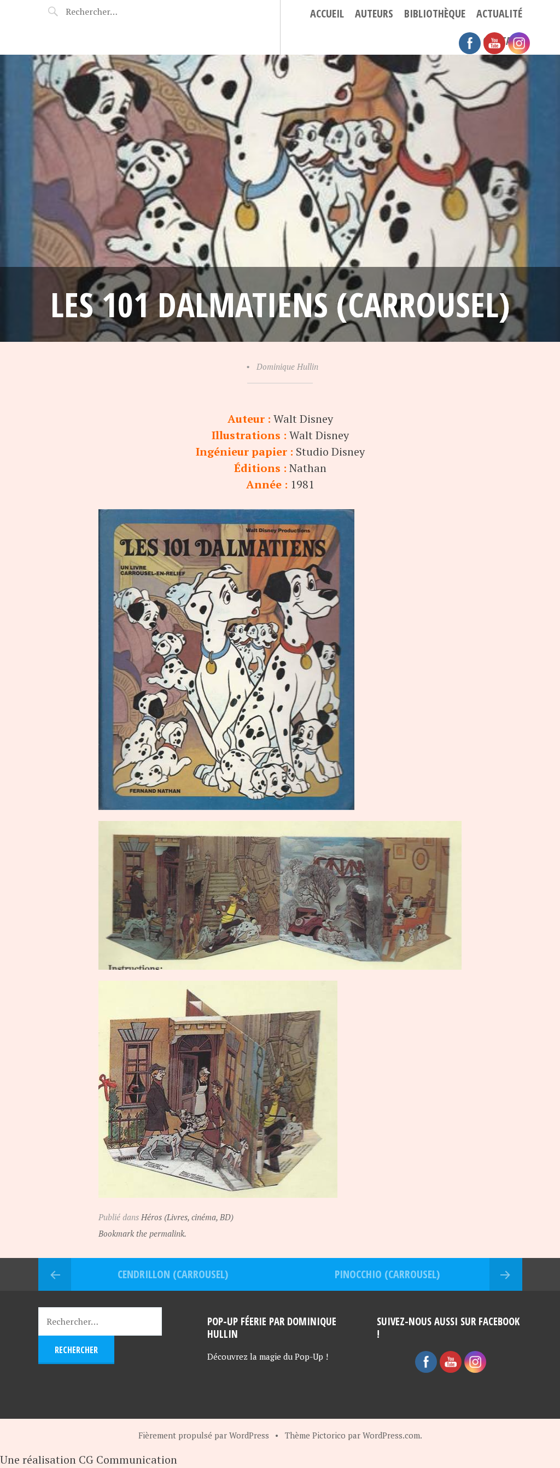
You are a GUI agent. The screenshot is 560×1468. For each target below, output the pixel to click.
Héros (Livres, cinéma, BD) (187, 1216)
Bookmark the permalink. (142, 1233)
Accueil (327, 13)
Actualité (499, 13)
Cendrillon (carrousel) (173, 1274)
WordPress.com (391, 1435)
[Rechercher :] (102, 11)
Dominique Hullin (287, 366)
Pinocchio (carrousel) (387, 1274)
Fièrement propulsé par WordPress (203, 1435)
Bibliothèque (434, 13)
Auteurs (374, 13)
